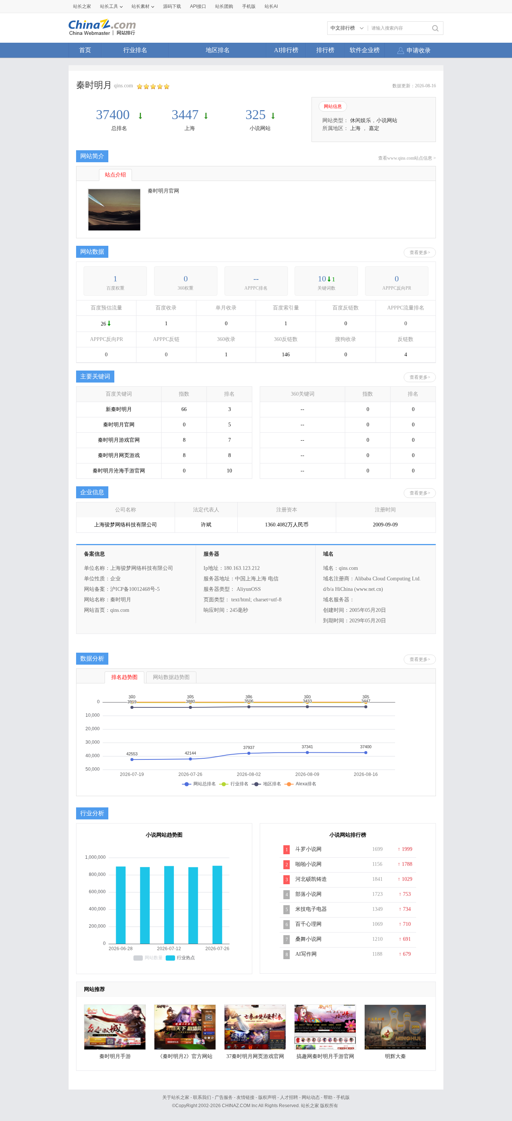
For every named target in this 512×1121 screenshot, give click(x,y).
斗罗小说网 (308, 849)
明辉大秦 (395, 1056)
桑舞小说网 (308, 939)
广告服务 (224, 1097)
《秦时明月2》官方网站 (185, 1056)
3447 (185, 114)
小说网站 (260, 128)
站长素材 (141, 6)
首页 (85, 50)
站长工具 (109, 6)
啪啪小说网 (308, 864)
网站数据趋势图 (171, 677)
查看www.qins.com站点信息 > (407, 158)
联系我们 (202, 1097)
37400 (114, 114)
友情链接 (246, 1097)
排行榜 (325, 50)
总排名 (119, 128)
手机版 (343, 1097)
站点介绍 (115, 175)
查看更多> (420, 252)
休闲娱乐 (360, 120)
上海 (189, 128)
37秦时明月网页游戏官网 (255, 1056)
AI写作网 (306, 954)
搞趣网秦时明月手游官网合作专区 (325, 1058)
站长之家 (82, 6)
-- (256, 278)
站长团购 (224, 6)
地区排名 (218, 50)
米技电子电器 (311, 909)
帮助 (327, 1097)
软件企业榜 (365, 50)
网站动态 (311, 1097)
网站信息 (333, 106)
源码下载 (172, 6)
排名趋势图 (124, 677)
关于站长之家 (175, 1097)
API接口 (198, 6)
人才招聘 (289, 1097)
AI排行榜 (286, 50)
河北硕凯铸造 (311, 879)
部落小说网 (308, 894)
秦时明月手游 (115, 1056)
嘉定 (374, 128)
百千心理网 (308, 924)
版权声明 (267, 1097)
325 (256, 114)
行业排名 (135, 50)
